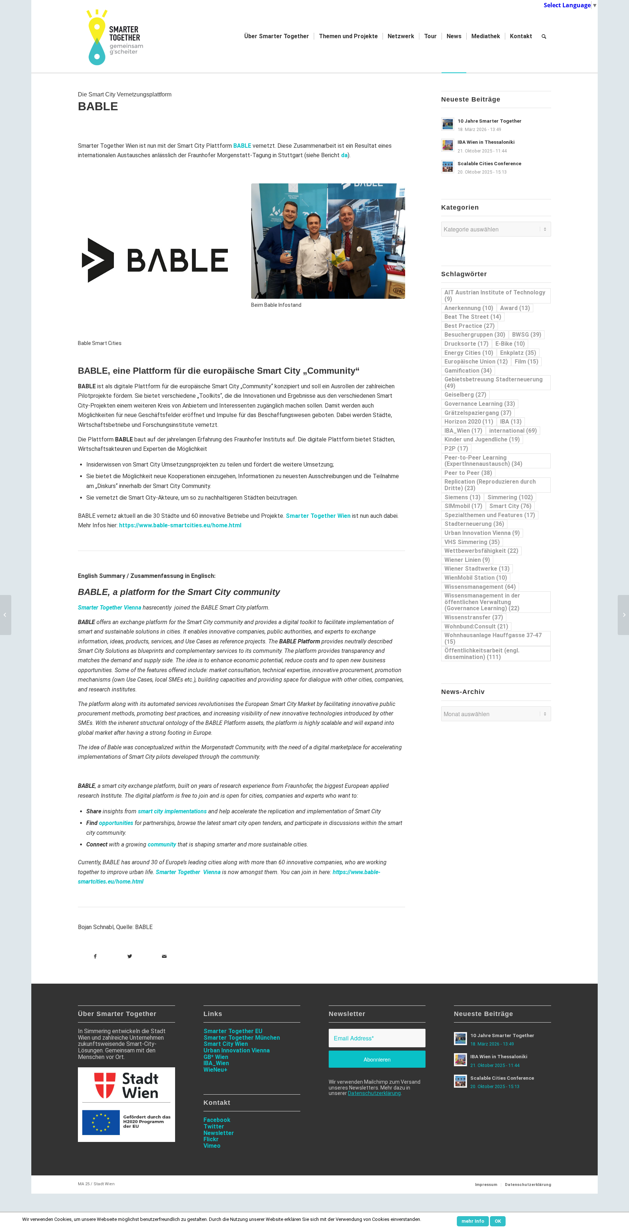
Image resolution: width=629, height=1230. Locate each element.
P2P (456, 448)
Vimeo (212, 1145)
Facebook (216, 1119)
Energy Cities (468, 352)
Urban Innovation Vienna (482, 532)
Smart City (510, 506)
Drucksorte (466, 343)
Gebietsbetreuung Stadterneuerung (493, 382)
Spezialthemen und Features (489, 515)
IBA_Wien (463, 430)
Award (515, 308)
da (344, 155)
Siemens (462, 497)
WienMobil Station (475, 577)
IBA (511, 421)
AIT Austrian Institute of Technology (494, 295)
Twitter (213, 1126)
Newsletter (218, 1133)
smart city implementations (172, 811)
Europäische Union (476, 361)
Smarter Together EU (232, 1031)
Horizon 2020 (468, 421)
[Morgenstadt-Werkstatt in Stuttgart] (5, 615)
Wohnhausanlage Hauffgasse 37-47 (493, 638)
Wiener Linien (467, 559)
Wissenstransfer (473, 617)
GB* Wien (215, 1057)
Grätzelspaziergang (477, 412)
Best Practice (469, 325)
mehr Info (473, 1221)
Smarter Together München (241, 1037)
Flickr (211, 1139)
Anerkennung (468, 308)
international (513, 430)
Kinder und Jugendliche (482, 439)
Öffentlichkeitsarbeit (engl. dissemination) (481, 653)
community (162, 844)
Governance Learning (479, 403)
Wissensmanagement (480, 586)
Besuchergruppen (474, 334)
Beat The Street (472, 316)
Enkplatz (518, 352)
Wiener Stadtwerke (477, 568)
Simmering (510, 497)
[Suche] (544, 36)
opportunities (116, 823)
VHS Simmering (472, 542)
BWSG (526, 334)
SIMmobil (463, 506)
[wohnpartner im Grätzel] (623, 615)
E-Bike (510, 343)
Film (526, 361)
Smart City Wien (225, 1043)
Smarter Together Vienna (109, 607)
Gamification (468, 370)
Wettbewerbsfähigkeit (481, 550)
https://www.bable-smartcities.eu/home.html (180, 525)
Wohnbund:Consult (476, 626)
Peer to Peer (468, 472)
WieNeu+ (215, 1069)
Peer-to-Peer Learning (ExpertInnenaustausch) (483, 461)
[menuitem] (277, 36)
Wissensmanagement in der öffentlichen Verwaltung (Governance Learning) (482, 602)
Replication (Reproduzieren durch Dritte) (490, 485)
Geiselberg (465, 394)
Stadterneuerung (474, 523)
